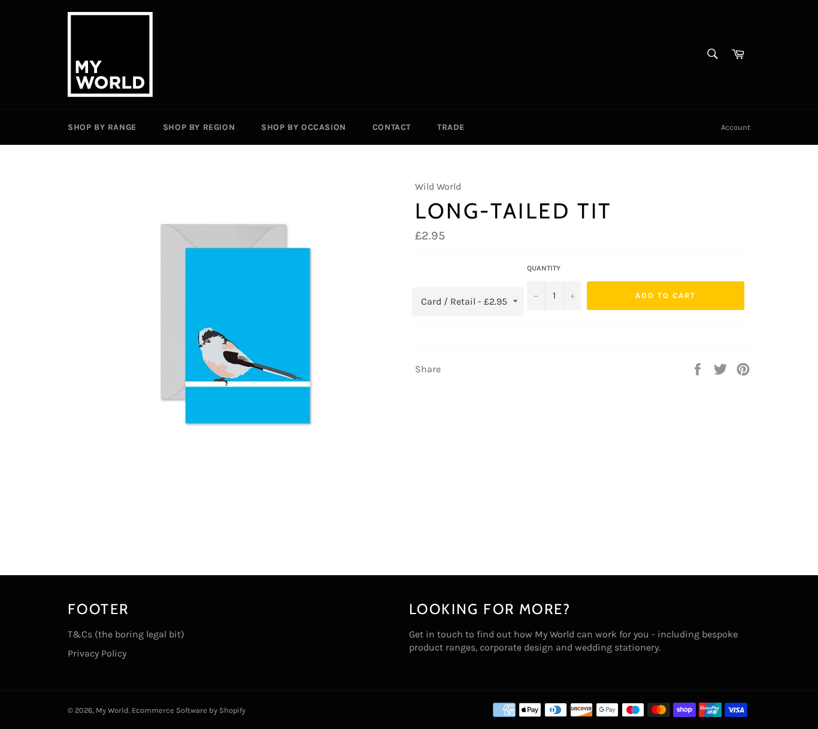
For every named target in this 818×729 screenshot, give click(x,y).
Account (735, 127)
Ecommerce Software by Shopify (189, 710)
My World (112, 710)
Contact (391, 127)
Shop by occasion (303, 127)
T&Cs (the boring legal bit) (126, 634)
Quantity (544, 268)
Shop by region (199, 127)
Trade (451, 127)
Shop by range (102, 127)
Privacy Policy (97, 653)
